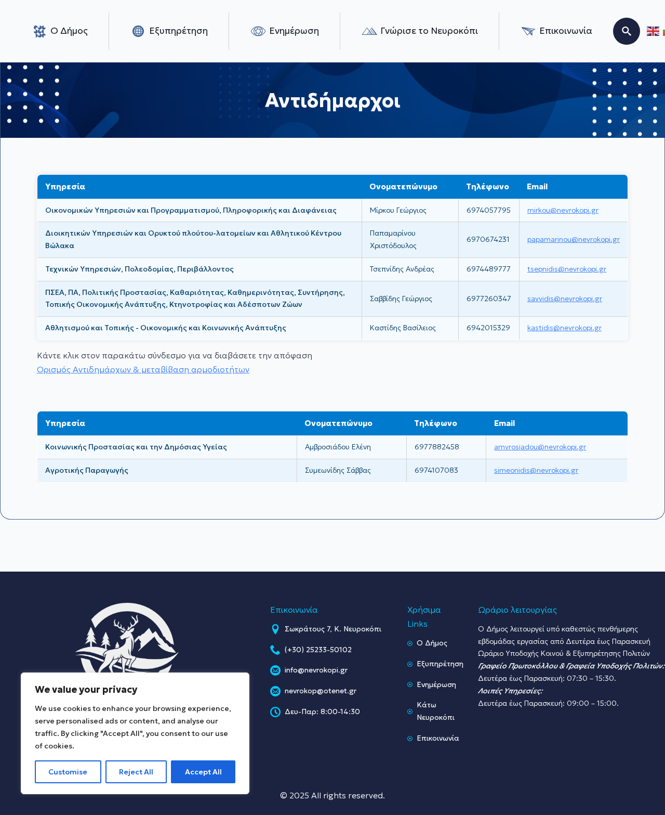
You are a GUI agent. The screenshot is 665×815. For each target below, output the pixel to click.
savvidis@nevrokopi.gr (564, 298)
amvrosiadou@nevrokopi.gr (540, 446)
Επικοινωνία (565, 30)
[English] (653, 31)
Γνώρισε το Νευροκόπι (429, 30)
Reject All (136, 772)
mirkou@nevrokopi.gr (562, 210)
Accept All (203, 772)
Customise (67, 772)
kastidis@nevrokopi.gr (564, 327)
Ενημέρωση (294, 30)
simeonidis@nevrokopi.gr (536, 470)
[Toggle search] (626, 31)
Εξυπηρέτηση (178, 30)
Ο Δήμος (69, 30)
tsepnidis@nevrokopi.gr (566, 269)
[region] (135, 733)
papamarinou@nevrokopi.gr (573, 239)
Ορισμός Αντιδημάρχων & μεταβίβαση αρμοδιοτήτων (143, 369)
